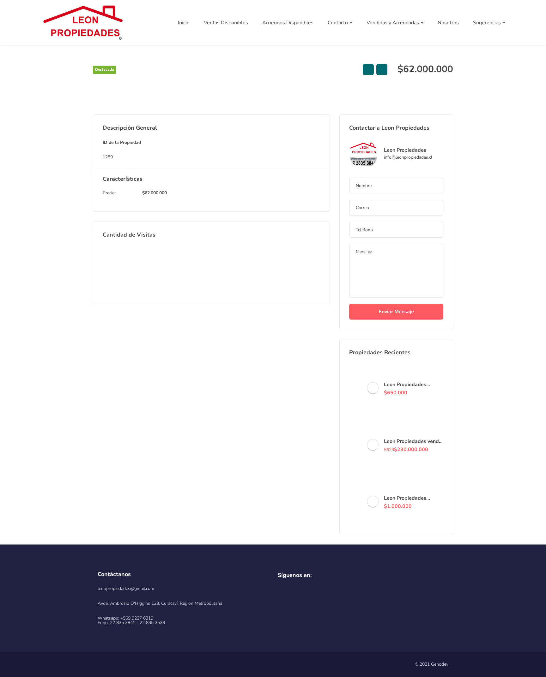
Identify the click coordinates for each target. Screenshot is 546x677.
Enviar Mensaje (396, 311)
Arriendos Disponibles (287, 22)
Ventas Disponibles (226, 22)
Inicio (184, 22)
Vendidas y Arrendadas (393, 22)
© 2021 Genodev (431, 664)
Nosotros (448, 22)
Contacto (338, 22)
